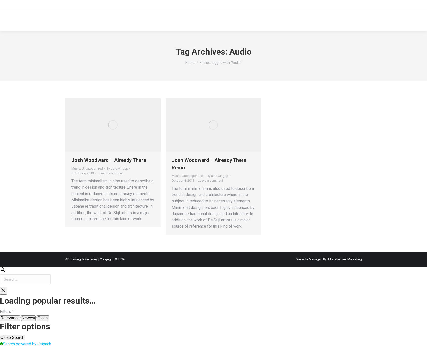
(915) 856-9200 (81, 4)
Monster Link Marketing (344, 259)
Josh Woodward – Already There (108, 160)
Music (75, 168)
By (117, 168)
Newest (28, 318)
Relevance (10, 318)
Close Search (12, 337)
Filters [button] (12, 312)
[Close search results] (3, 291)
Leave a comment (110, 173)
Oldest (43, 318)
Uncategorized (92, 168)
